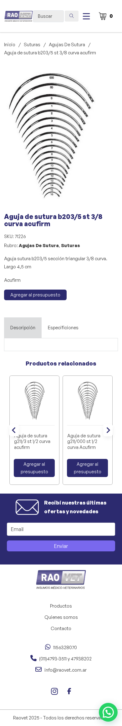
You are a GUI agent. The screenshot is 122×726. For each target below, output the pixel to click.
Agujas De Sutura (67, 44)
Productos (61, 606)
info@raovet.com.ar (65, 670)
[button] (89, 73)
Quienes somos (61, 617)
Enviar (61, 546)
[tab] (23, 327)
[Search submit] (72, 16)
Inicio (9, 44)
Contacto (61, 628)
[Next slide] (108, 430)
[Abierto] (86, 16)
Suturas (32, 44)
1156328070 (65, 647)
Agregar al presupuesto (35, 294)
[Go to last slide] (14, 430)
